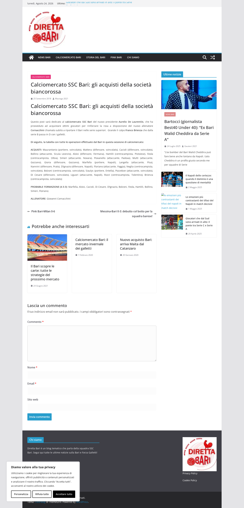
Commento (35, 322)
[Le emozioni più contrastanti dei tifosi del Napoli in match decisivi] (172, 203)
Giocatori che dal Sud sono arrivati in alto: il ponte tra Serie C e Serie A (199, 223)
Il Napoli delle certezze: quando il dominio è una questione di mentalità (199, 179)
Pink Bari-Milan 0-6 (43, 211)
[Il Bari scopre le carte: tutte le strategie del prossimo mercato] (47, 236)
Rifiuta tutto (42, 494)
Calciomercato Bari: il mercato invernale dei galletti (91, 244)
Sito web (32, 399)
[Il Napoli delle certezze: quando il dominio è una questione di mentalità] (172, 181)
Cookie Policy (190, 480)
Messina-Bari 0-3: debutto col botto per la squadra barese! (126, 213)
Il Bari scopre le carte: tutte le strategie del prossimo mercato (45, 272)
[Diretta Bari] (31, 57)
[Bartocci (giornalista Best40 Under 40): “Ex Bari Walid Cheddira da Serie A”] (189, 94)
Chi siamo (133, 57)
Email (31, 383)
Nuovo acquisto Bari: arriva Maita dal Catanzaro (136, 244)
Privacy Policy (190, 473)
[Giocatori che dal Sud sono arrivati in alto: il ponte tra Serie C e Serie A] (172, 226)
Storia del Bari (95, 57)
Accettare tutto (64, 494)
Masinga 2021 (61, 98)
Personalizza (21, 494)
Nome (32, 367)
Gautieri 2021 (190, 146)
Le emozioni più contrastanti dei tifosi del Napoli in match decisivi (199, 200)
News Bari (44, 57)
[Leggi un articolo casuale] (213, 57)
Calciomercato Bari (68, 57)
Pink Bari (116, 57)
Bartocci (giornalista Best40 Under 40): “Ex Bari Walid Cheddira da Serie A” (189, 130)
